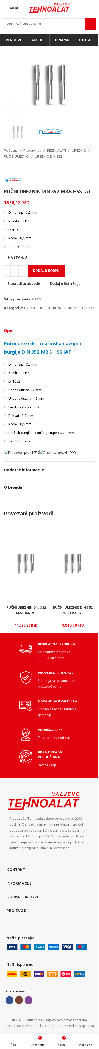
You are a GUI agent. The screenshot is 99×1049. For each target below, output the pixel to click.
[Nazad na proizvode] (13, 168)
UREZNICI (79, 151)
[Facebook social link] (9, 1000)
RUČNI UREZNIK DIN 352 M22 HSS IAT (26, 610)
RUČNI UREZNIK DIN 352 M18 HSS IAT (73, 610)
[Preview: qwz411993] (57, 453)
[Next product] (20, 168)
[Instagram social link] (19, 1000)
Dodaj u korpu (46, 271)
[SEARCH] (90, 24)
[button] (9, 84)
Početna (11, 151)
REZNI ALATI (56, 151)
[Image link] (44, 801)
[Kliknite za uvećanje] (14, 109)
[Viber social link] (28, 1000)
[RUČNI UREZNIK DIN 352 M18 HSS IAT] (73, 563)
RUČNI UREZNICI (16, 157)
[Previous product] (7, 168)
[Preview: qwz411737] (21, 453)
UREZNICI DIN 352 (48, 157)
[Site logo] (50, 8)
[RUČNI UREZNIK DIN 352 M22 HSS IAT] (26, 563)
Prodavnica (32, 151)
